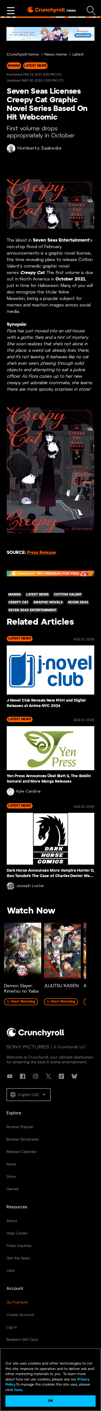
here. (18, 1390)
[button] (28, 1094)
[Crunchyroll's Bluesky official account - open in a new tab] (74, 1076)
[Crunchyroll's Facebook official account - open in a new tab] (22, 1076)
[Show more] (10, 10)
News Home (55, 54)
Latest (78, 54)
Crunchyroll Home (23, 54)
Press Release (41, 553)
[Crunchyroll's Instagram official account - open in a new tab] (35, 1076)
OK (50, 1401)
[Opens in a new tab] (50, 34)
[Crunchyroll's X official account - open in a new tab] (48, 1076)
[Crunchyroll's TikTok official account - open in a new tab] (61, 1076)
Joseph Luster (30, 886)
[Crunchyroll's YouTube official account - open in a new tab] (9, 1076)
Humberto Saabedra (39, 148)
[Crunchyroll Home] (35, 1036)
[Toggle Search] (91, 10)
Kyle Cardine (28, 791)
